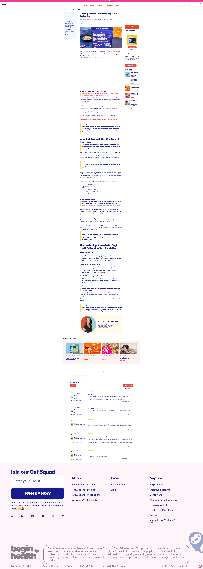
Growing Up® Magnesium (86, 494)
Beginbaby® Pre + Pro (84, 484)
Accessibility (156, 515)
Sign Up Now (38, 493)
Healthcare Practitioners (162, 510)
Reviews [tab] (72, 382)
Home (65, 9)
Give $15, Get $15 (159, 505)
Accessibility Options (114, 566)
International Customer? (163, 520)
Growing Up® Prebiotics (84, 489)
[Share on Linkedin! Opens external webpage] (82, 23)
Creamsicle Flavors (104, 0)
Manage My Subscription (163, 499)
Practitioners (109, 5)
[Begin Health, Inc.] (4, 6)
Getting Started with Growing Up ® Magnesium (135, 95)
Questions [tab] (78, 382)
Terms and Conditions (22, 566)
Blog (113, 489)
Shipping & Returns (160, 489)
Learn (117, 5)
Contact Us (156, 494)
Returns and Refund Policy (80, 566)
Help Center (156, 484)
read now (132, 83)
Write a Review (129, 386)
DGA (83, 168)
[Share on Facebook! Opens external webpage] (80, 23)
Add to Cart (132, 47)
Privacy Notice (50, 566)
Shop (85, 5)
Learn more (132, 49)
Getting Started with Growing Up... (78, 9)
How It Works (118, 484)
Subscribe (130, 65)
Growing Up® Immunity (84, 499)
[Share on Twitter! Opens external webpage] (81, 23)
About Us (100, 5)
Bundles (92, 5)
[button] (189, 5)
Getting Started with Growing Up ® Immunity (135, 87)
